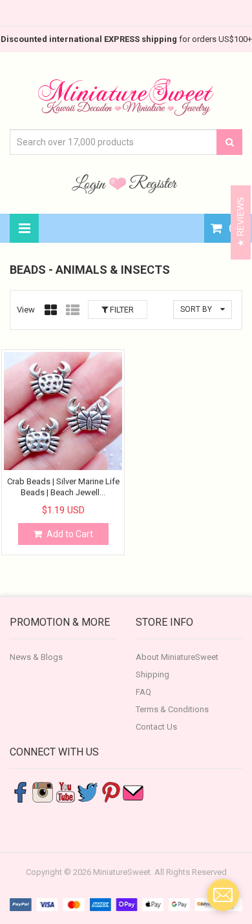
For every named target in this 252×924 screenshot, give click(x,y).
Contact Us (156, 727)
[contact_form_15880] (223, 895)
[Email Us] (133, 791)
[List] (72, 310)
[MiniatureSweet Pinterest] (110, 791)
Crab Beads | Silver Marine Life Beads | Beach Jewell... (63, 487)
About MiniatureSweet (177, 657)
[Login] (90, 183)
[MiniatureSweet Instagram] (42, 791)
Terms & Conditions (172, 709)
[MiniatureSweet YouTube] (65, 791)
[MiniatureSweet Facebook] (20, 791)
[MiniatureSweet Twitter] (88, 791)
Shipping (152, 674)
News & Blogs (36, 657)
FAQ (143, 692)
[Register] (153, 183)
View (26, 309)
